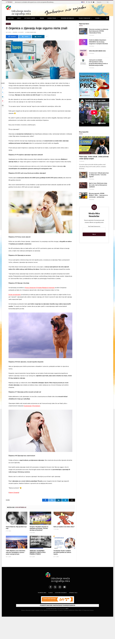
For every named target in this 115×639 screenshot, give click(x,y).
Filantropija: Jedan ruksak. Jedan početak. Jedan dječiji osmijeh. (94, 158)
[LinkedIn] (2, 96)
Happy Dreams (14, 492)
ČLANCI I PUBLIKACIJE (84, 18)
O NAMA (97, 18)
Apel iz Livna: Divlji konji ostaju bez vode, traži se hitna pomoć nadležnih (98, 185)
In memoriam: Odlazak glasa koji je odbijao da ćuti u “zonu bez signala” (99, 174)
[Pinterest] (2, 101)
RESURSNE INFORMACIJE (67, 18)
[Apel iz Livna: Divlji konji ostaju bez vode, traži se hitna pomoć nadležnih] (83, 185)
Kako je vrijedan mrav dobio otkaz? (64, 526)
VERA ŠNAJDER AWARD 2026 (97, 51)
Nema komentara (31, 32)
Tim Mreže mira (42, 592)
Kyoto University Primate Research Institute (40, 287)
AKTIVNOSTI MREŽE (29, 18)
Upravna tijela (73, 592)
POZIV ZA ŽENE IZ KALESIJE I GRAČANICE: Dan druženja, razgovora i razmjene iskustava (98, 41)
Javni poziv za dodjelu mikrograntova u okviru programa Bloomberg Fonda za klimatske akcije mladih (35, 2)
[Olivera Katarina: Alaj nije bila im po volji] (16, 518)
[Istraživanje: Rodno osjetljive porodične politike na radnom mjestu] (64, 542)
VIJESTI (19, 18)
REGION (42, 18)
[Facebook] (2, 88)
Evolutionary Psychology (32, 406)
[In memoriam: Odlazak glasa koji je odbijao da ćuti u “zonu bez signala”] (83, 175)
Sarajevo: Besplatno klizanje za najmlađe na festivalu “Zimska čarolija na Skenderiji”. (39, 528)
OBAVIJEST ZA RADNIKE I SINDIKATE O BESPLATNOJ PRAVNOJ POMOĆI (38, 552)
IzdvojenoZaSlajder (85, 153)
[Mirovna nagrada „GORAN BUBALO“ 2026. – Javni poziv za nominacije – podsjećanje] (83, 195)
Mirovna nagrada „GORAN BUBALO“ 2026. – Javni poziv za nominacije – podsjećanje (98, 195)
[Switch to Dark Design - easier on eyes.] (107, 18)
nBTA (66, 608)
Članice (50, 592)
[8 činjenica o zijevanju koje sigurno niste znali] (40, 59)
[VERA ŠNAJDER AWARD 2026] (83, 53)
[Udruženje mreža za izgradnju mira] (18, 10)
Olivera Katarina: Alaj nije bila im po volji (16, 527)
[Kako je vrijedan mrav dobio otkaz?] (64, 518)
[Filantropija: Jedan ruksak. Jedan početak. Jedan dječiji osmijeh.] (94, 145)
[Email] (2, 105)
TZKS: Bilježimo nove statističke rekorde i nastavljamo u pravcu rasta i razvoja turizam (15, 552)
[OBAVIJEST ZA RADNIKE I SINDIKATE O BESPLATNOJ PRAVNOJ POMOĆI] (40, 542)
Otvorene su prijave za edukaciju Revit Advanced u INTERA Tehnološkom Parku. (98, 31)
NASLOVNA (11, 18)
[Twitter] (2, 92)
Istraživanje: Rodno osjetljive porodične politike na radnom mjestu (62, 552)
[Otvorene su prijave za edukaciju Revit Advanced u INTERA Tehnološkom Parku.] (83, 31)
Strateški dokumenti (61, 592)
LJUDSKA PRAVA (51, 18)
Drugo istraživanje (14, 294)
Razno (8, 23)
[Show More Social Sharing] (47, 36)
